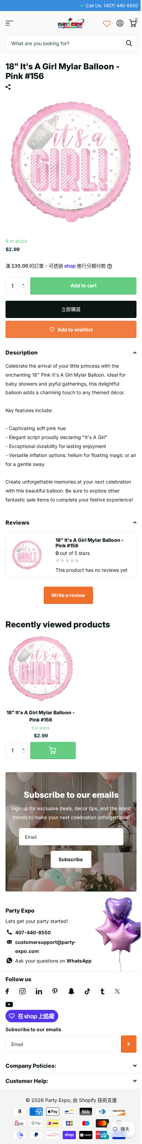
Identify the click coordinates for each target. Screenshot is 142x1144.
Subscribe (71, 859)
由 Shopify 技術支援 (95, 1100)
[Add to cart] (53, 750)
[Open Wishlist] (107, 23)
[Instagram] (22, 991)
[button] (25, 280)
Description (22, 352)
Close (71, 1065)
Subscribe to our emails (33, 1029)
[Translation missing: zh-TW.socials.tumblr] (102, 991)
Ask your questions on (53, 961)
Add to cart (84, 285)
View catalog (9, 23)
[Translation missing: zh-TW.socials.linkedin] (39, 991)
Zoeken (128, 43)
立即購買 (71, 309)
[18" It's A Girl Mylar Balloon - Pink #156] (41, 669)
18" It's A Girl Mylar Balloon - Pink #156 (41, 716)
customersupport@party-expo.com (45, 946)
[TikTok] (87, 991)
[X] (117, 991)
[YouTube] (9, 1004)
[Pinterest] (55, 991)
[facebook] (7, 991)
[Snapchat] (71, 991)
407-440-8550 (33, 932)
